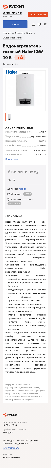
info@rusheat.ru (11, 447)
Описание (13, 216)
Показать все (11, 159)
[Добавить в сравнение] (9, 180)
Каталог (19, 32)
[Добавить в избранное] (14, 180)
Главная (7, 32)
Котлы (29, 32)
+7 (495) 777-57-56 (12, 13)
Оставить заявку (38, 14)
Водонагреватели (12, 37)
